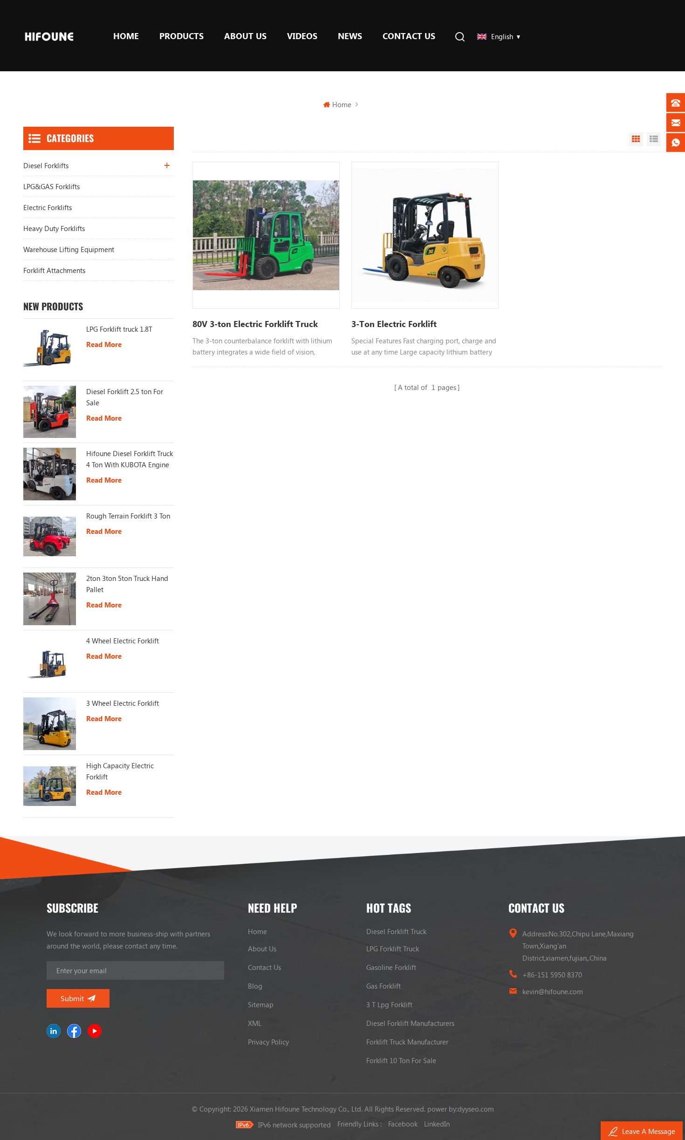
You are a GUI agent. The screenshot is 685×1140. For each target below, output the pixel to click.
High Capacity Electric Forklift (120, 771)
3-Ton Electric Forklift (394, 323)
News (350, 35)
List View (654, 139)
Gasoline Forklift (391, 967)
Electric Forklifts (47, 207)
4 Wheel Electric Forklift (122, 640)
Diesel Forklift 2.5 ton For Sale (124, 397)
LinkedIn (437, 1123)
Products (181, 35)
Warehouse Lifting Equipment (68, 249)
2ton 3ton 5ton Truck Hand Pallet (127, 583)
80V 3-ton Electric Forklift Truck (255, 323)
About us (245, 35)
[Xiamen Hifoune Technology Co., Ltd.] (49, 35)
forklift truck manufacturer (407, 1041)
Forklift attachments (54, 270)
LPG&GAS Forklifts (51, 186)
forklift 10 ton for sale (401, 1060)
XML (254, 1023)
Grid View (636, 139)
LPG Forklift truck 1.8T (119, 329)
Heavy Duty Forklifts (54, 228)
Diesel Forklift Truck (396, 931)
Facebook (403, 1123)
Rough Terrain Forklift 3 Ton (128, 515)
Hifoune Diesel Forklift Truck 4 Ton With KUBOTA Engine (129, 459)
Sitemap (261, 1004)
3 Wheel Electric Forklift (122, 703)
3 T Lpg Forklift (389, 1004)
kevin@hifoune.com (552, 991)
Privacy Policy (268, 1041)
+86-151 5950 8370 (552, 974)
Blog (255, 985)
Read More (104, 344)
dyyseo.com (476, 1108)
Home (126, 35)
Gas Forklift (383, 985)
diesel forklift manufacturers (410, 1023)
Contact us (409, 35)
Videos (302, 35)
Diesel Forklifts (45, 165)
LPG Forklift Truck (392, 948)
